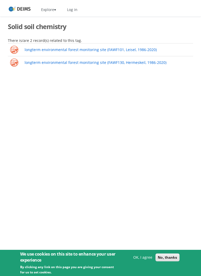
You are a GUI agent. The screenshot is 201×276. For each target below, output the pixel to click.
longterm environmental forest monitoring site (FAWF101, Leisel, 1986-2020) (91, 49)
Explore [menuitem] (47, 9)
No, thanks (167, 257)
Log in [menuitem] (72, 9)
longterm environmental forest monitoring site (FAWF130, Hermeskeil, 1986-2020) (95, 62)
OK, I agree (142, 257)
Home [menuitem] (15, 9)
